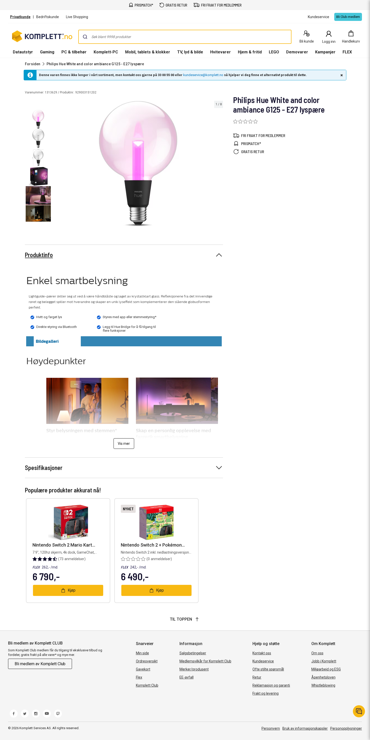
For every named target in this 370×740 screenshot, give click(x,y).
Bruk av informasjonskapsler (305, 728)
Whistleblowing (323, 685)
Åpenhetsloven (323, 677)
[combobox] (184, 37)
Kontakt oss (261, 653)
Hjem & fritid (250, 52)
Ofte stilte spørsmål (268, 669)
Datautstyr (23, 52)
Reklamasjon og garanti (271, 685)
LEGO (274, 52)
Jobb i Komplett (323, 661)
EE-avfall (186, 677)
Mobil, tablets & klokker (147, 52)
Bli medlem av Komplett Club (40, 663)
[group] (138, 163)
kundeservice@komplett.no (203, 75)
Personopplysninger (346, 728)
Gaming (47, 52)
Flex (139, 677)
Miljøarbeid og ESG (326, 669)
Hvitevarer (220, 52)
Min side (142, 653)
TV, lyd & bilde (190, 52)
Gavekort (143, 669)
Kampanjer (325, 52)
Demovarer (297, 52)
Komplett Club (147, 685)
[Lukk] (341, 75)
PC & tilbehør (74, 52)
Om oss (317, 653)
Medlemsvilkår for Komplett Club (205, 661)
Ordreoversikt (147, 661)
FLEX (347, 52)
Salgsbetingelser (192, 653)
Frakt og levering (265, 693)
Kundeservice (263, 661)
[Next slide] (218, 164)
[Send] (85, 37)
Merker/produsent (194, 669)
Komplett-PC (106, 52)
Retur (256, 677)
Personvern (271, 728)
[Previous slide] (57, 164)
